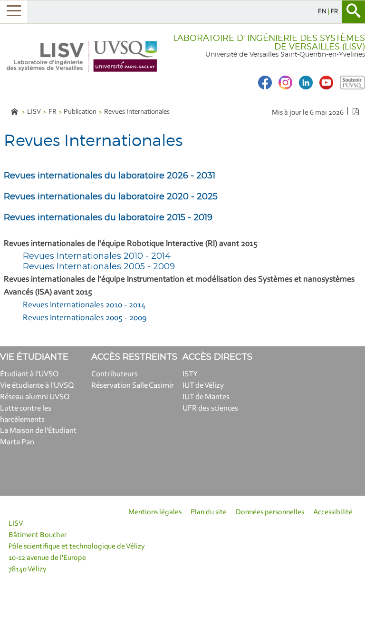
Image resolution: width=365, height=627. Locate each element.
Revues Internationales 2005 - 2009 (99, 266)
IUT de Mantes (206, 397)
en (323, 11)
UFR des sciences (210, 408)
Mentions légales (155, 512)
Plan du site (209, 512)
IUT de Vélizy (203, 386)
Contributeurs (114, 374)
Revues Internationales (137, 112)
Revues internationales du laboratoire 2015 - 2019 (108, 217)
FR (52, 112)
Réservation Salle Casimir (132, 386)
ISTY (190, 374)
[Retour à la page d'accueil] (82, 56)
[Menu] (13, 11)
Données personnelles (270, 512)
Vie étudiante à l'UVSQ (37, 386)
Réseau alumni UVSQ (35, 397)
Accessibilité (333, 512)
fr (334, 11)
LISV (34, 112)
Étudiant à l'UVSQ (29, 374)
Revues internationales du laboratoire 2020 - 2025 (111, 196)
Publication (80, 112)
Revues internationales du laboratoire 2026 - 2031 (109, 175)
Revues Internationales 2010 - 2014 (97, 256)
